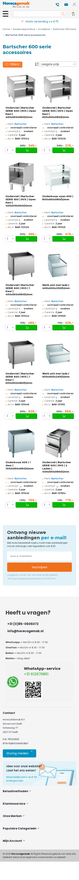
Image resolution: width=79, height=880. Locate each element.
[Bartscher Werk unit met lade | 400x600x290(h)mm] (57, 265)
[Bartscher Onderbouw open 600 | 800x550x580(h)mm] (57, 176)
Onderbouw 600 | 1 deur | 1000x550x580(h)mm (20, 465)
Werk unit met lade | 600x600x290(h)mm (56, 375)
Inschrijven (39, 567)
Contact (9, 713)
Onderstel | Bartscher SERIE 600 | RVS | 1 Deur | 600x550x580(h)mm (20, 378)
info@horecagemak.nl (25, 631)
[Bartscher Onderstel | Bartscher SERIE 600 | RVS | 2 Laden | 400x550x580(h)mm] (57, 442)
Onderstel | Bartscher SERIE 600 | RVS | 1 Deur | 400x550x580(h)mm (20, 290)
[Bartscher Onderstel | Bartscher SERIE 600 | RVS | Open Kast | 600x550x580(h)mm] (57, 88)
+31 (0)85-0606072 (23, 624)
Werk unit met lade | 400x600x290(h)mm (56, 287)
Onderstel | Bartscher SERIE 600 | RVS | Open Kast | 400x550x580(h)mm (21, 112)
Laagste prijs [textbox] (50, 64)
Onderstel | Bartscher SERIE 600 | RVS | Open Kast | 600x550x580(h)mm (57, 112)
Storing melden (19, 752)
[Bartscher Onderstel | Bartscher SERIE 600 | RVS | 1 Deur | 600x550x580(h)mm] (21, 354)
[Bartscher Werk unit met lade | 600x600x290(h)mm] (57, 354)
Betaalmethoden (16, 791)
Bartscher (21, 124)
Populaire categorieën (20, 828)
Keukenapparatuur (24, 29)
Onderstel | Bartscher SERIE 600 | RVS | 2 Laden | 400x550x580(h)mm (56, 467)
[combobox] (58, 64)
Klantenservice (14, 804)
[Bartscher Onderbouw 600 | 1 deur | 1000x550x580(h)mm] (21, 442)
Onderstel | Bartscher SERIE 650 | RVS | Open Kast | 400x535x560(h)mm (21, 201)
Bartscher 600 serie (64, 29)
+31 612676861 (36, 674)
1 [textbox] (7, 150)
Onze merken (12, 816)
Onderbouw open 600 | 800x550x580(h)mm (57, 198)
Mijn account (13, 841)
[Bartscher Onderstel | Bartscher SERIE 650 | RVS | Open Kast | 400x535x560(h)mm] (21, 176)
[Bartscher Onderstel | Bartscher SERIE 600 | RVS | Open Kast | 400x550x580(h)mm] (21, 88)
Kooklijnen (44, 29)
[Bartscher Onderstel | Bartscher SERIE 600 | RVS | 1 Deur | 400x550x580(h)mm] (21, 265)
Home (6, 29)
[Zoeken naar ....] (62, 14)
